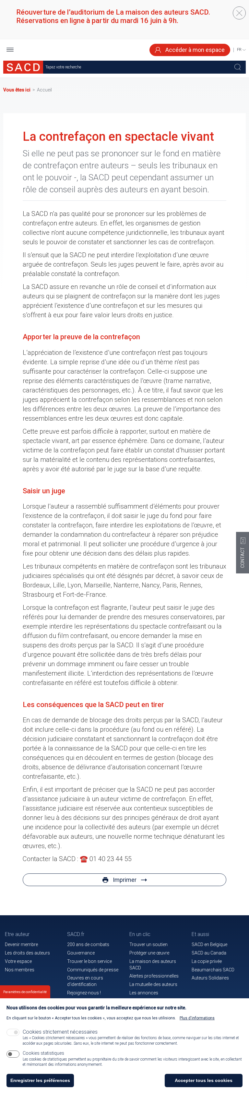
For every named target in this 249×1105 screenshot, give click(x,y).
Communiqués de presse (92, 969)
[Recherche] (237, 67)
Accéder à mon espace (194, 49)
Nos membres (19, 969)
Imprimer (125, 879)
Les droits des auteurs (27, 952)
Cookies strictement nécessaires (60, 1032)
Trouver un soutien (148, 944)
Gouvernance (81, 952)
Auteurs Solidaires (210, 977)
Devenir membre (21, 944)
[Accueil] (23, 67)
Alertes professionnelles (154, 976)
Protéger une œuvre (149, 952)
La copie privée (207, 961)
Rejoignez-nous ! (84, 992)
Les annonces (143, 992)
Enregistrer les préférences (40, 1080)
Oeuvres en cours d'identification (85, 981)
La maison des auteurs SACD (152, 964)
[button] (10, 50)
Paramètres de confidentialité (25, 992)
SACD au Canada (209, 952)
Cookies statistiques (43, 1053)
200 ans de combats (88, 944)
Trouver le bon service (89, 961)
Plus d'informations (197, 1018)
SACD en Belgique (209, 944)
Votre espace (18, 961)
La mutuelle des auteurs (153, 984)
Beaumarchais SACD (213, 969)
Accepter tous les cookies (203, 1080)
